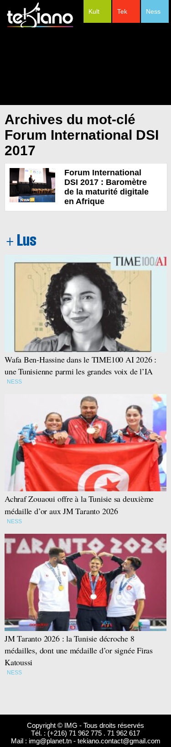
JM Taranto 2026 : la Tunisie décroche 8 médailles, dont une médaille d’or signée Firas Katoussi (79, 650)
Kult (93, 11)
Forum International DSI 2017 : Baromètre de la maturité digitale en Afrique (106, 187)
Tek (122, 11)
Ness (153, 11)
